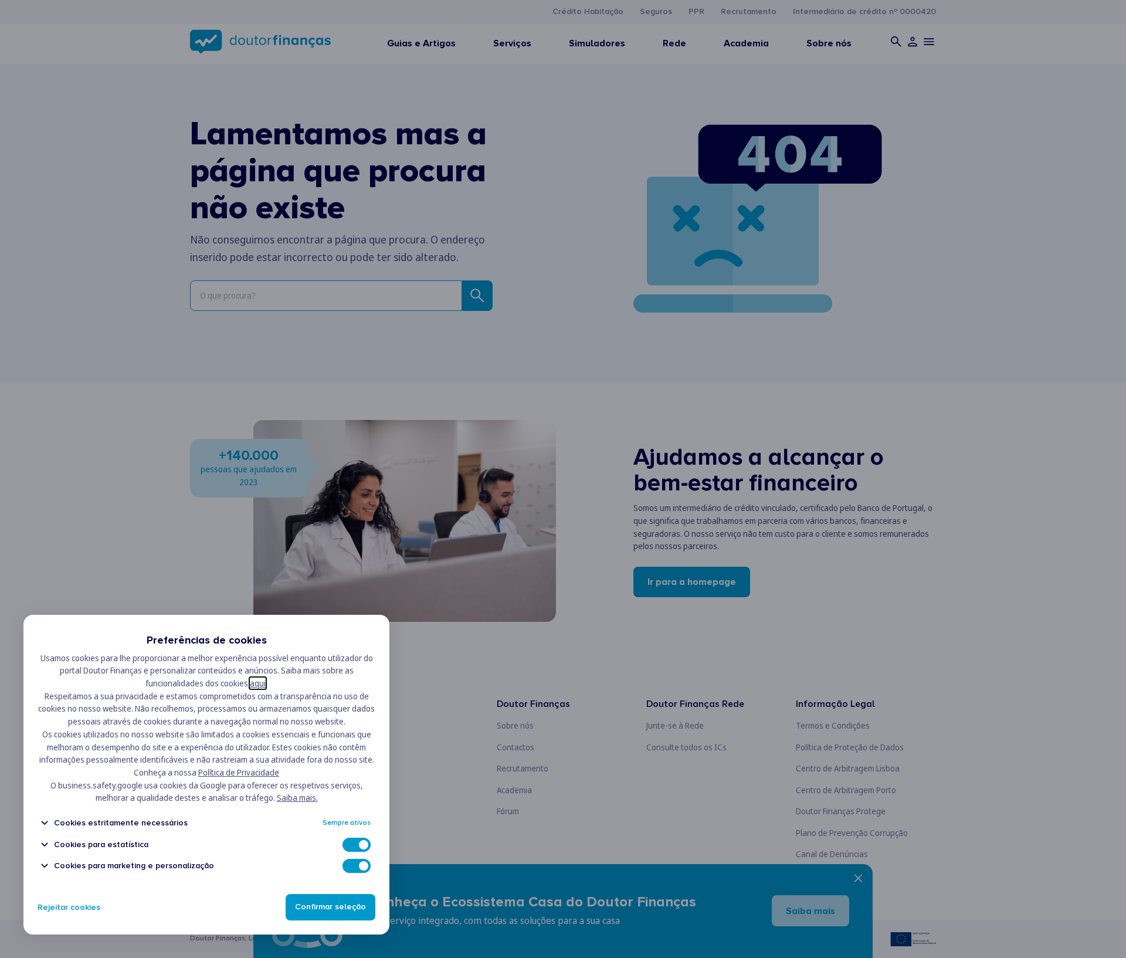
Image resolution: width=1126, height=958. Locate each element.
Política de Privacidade (238, 772)
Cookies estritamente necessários (121, 823)
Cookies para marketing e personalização (134, 866)
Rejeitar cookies (69, 907)
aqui (258, 683)
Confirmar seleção (330, 907)
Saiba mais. (297, 797)
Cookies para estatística (101, 844)
